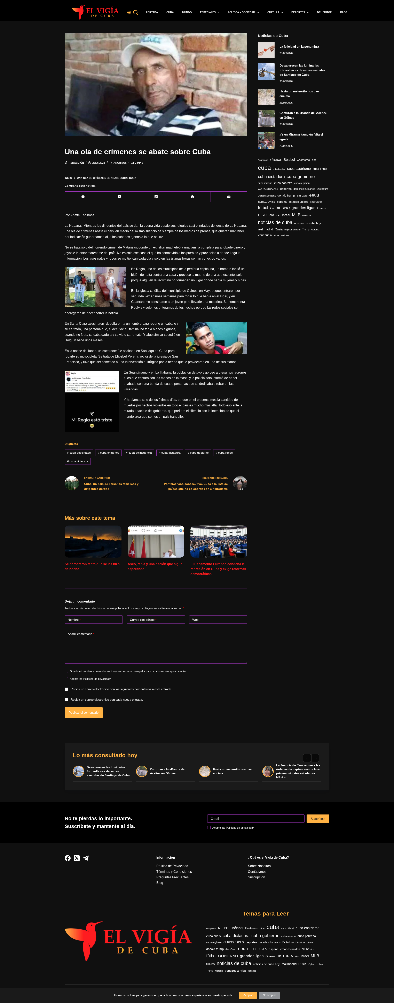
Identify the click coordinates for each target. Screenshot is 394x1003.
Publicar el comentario (83, 712)
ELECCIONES (266, 201)
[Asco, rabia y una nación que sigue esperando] (156, 542)
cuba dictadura (170, 452)
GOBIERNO (280, 208)
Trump (305, 229)
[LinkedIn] (156, 197)
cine (314, 160)
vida (276, 235)
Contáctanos (257, 871)
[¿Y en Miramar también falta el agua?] (266, 140)
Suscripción (256, 877)
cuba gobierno (198, 452)
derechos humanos (304, 188)
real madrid (265, 229)
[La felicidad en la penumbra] (266, 50)
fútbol (263, 207)
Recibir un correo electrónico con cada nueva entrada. (107, 699)
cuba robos (224, 452)
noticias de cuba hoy (307, 223)
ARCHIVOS (120, 162)
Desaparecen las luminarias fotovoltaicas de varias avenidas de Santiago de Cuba (302, 70)
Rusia (279, 229)
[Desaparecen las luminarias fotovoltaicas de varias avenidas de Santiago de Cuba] (266, 71)
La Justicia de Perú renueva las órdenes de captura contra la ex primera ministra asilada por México (298, 771)
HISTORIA (266, 215)
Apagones (263, 160)
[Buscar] (135, 12)
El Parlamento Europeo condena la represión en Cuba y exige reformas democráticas (218, 568)
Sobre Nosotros (259, 866)
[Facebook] (83, 197)
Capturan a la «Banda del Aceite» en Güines (167, 771)
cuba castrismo (299, 169)
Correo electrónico (143, 619)
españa (282, 201)
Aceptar (248, 995)
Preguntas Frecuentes (172, 877)
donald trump (286, 195)
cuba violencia (77, 461)
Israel (286, 215)
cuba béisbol (279, 169)
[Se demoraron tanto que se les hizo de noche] (93, 542)
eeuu (314, 195)
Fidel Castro (316, 202)
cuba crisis (320, 168)
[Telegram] (86, 858)
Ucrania (315, 229)
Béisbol (289, 160)
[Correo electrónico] (229, 197)
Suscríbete (318, 818)
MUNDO (306, 215)
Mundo (187, 12)
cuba (264, 167)
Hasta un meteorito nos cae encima (232, 771)
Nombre (74, 619)
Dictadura (322, 188)
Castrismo (303, 159)
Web (195, 619)
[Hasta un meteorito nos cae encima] (266, 97)
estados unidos (298, 201)
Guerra (321, 208)
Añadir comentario (81, 634)
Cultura (273, 12)
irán (278, 215)
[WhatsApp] (192, 197)
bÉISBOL (276, 159)
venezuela (265, 235)
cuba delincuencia (139, 452)
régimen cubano (292, 229)
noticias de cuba (275, 222)
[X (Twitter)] (119, 197)
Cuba (170, 12)
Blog (343, 12)
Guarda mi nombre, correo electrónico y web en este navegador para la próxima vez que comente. (128, 671)
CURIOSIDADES (268, 188)
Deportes (298, 12)
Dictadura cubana (267, 195)
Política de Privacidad (172, 866)
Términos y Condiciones (174, 871)
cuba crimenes (108, 452)
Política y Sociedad (241, 12)
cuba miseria (265, 183)
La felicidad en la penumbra (299, 46)
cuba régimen (302, 183)
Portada (152, 12)
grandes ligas (303, 208)
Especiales (208, 12)
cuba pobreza (283, 183)
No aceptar (269, 995)
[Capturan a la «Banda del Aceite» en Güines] (266, 118)
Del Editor (324, 12)
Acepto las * (90, 678)
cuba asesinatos (79, 452)
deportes (286, 188)
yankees (285, 235)
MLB (296, 215)
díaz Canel (302, 195)
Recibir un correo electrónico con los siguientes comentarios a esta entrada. (121, 689)
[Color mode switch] (129, 12)
